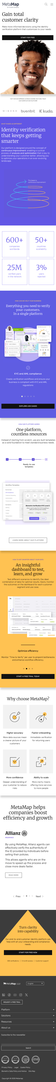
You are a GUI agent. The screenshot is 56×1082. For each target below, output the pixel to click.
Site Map (32, 1071)
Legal (16, 1067)
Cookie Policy (25, 1067)
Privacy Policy (7, 1067)
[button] (22, 396)
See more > (28, 388)
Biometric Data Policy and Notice (14, 1071)
